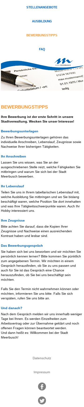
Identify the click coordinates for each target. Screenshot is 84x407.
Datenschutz (42, 358)
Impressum (42, 372)
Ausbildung (42, 21)
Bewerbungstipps (41, 35)
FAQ (42, 49)
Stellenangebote (41, 7)
